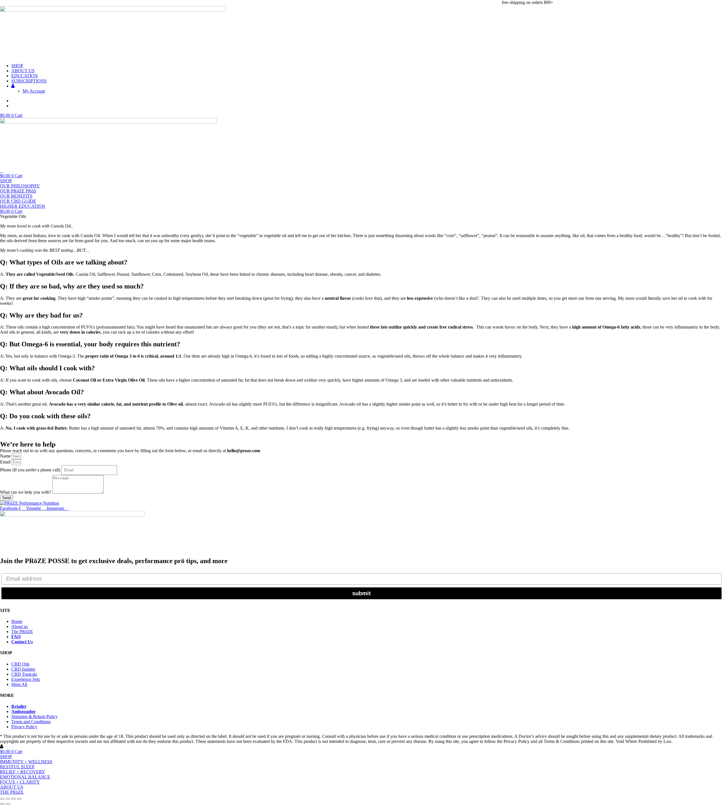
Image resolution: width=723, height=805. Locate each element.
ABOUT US (22, 70)
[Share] (13, 799)
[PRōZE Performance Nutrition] (29, 503)
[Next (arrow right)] (8, 804)
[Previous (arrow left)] (2, 804)
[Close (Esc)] (19, 799)
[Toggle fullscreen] (8, 799)
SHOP (17, 65)
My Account (34, 91)
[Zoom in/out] (2, 799)
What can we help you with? (26, 492)
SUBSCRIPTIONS (29, 80)
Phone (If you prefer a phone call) (30, 469)
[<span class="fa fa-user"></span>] (12, 86)
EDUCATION (24, 75)
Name (6, 456)
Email (6, 462)
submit (361, 593)
